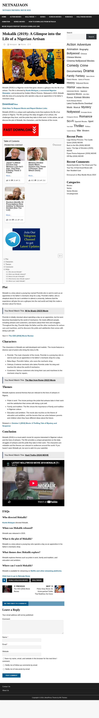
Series (42, 17)
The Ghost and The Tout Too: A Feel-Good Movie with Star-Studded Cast (81, 167)
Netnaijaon (13, 44)
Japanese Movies (74, 94)
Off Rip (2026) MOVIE (75, 156)
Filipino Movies (90, 76)
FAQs (7, 269)
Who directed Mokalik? (15, 272)
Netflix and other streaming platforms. (46, 571)
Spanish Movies (81, 121)
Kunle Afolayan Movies (18, 580)
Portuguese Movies (72, 117)
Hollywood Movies (84, 17)
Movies (23, 44)
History (71, 82)
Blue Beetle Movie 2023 (87, 175)
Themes (8, 264)
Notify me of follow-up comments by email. (21, 665)
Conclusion (9, 267)
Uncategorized (72, 194)
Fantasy (80, 75)
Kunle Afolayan (8, 523)
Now (10, 104)
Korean (70, 97)
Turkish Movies (71, 131)
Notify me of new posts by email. (17, 669)
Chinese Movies (74, 57)
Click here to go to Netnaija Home (16, 576)
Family (70, 75)
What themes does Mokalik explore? (19, 279)
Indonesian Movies (73, 91)
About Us (5, 690)
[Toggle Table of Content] (59, 256)
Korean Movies (55, 17)
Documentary (74, 71)
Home (4, 17)
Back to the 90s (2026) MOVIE (78, 145)
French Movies (72, 79)
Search (69, 33)
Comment (6, 619)
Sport (90, 121)
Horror (71, 87)
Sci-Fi (70, 121)
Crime (84, 65)
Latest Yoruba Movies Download (79, 103)
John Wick (86, 94)
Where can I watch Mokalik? (17, 281)
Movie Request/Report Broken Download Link (21, 26)
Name (4, 637)
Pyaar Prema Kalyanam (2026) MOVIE (81, 153)
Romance (69, 17)
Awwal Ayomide (73, 165)
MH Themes (63, 697)
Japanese (83, 91)
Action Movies (15, 17)
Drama (88, 71)
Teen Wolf (70, 126)
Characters (9, 262)
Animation (6, 22)
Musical (77, 107)
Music (69, 107)
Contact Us (6, 686)
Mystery (86, 107)
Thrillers (87, 126)
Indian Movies (82, 87)
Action (71, 44)
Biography (83, 49)
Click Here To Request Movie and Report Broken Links (24, 108)
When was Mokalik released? (17, 274)
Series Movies (19, 22)
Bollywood (73, 53)
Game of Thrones (84, 79)
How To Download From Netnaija (42, 22)
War (79, 130)
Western (85, 131)
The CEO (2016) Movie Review (21, 336)
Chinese (84, 54)
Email (4, 644)
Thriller (79, 126)
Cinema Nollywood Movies (80, 61)
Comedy (73, 65)
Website (5, 651)
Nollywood (29, 17)
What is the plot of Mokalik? (17, 276)
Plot (6, 259)
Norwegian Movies (86, 112)
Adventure (84, 44)
